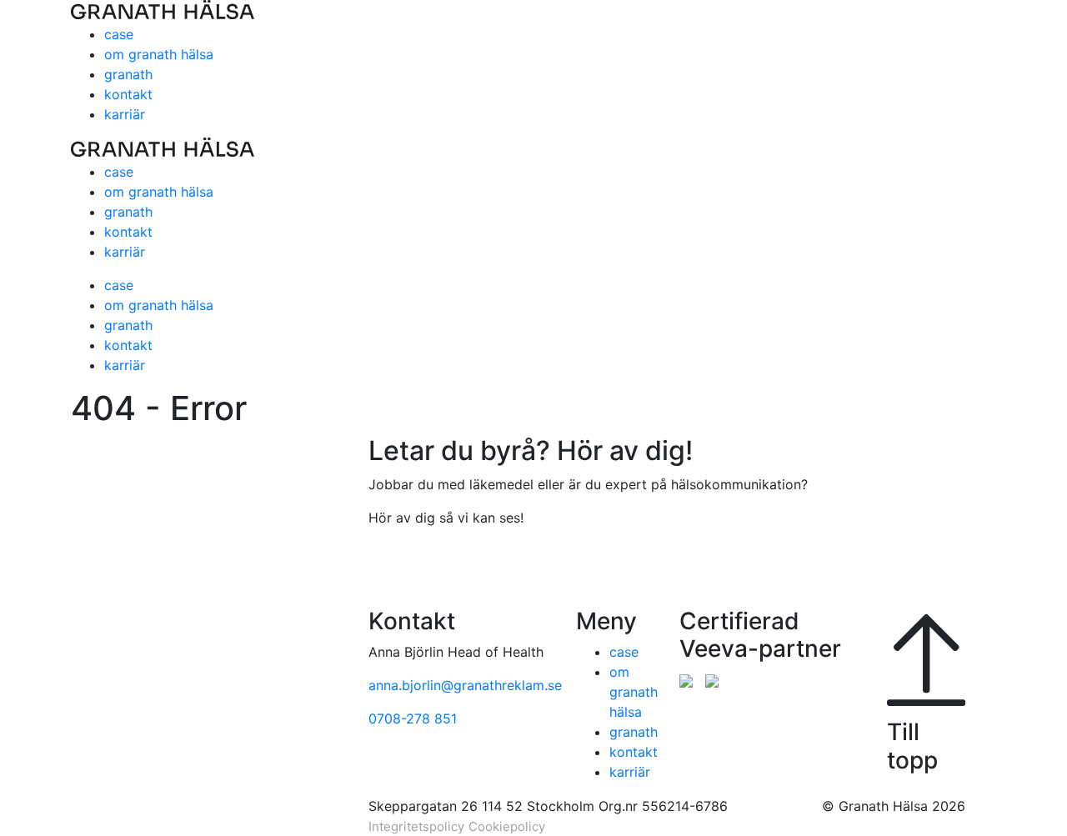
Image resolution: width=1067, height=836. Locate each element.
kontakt (128, 94)
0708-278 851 (412, 718)
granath (128, 74)
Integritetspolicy (416, 826)
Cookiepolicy (506, 826)
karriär (124, 114)
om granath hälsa (158, 54)
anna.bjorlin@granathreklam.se (465, 685)
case (118, 34)
